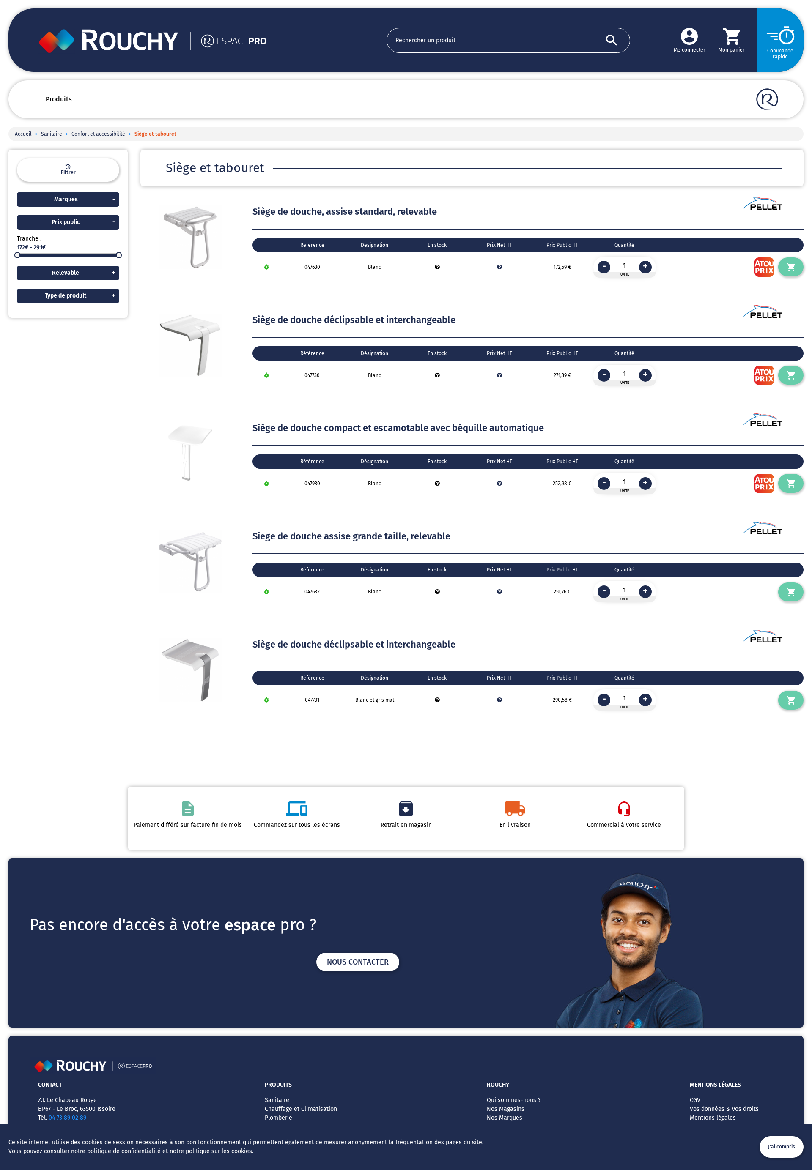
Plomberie (278, 1117)
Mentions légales (713, 1117)
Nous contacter (358, 962)
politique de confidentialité (124, 1151)
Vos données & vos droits (724, 1109)
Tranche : (29, 238)
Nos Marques (504, 1117)
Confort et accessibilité (98, 134)
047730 (312, 375)
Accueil (23, 134)
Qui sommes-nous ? (513, 1100)
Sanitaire (51, 134)
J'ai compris (781, 1147)
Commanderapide (780, 54)
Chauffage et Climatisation (301, 1109)
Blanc (374, 267)
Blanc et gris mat (374, 700)
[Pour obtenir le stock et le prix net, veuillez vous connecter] (437, 267)
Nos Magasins (505, 1109)
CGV (695, 1100)
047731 (312, 700)
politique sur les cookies (219, 1151)
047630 (312, 267)
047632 (312, 592)
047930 (312, 484)
